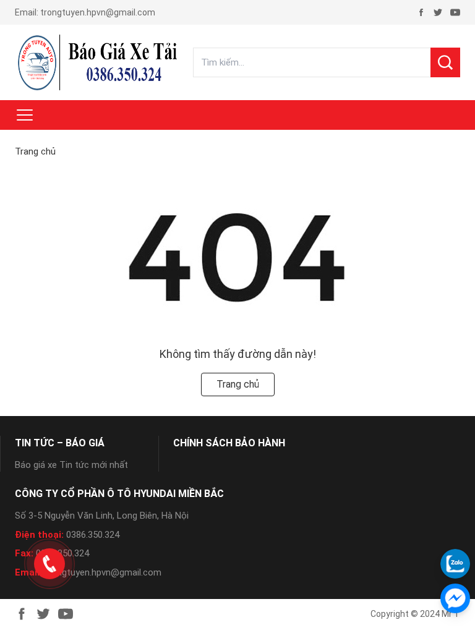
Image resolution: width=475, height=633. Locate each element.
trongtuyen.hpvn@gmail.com (97, 12)
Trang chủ (35, 151)
